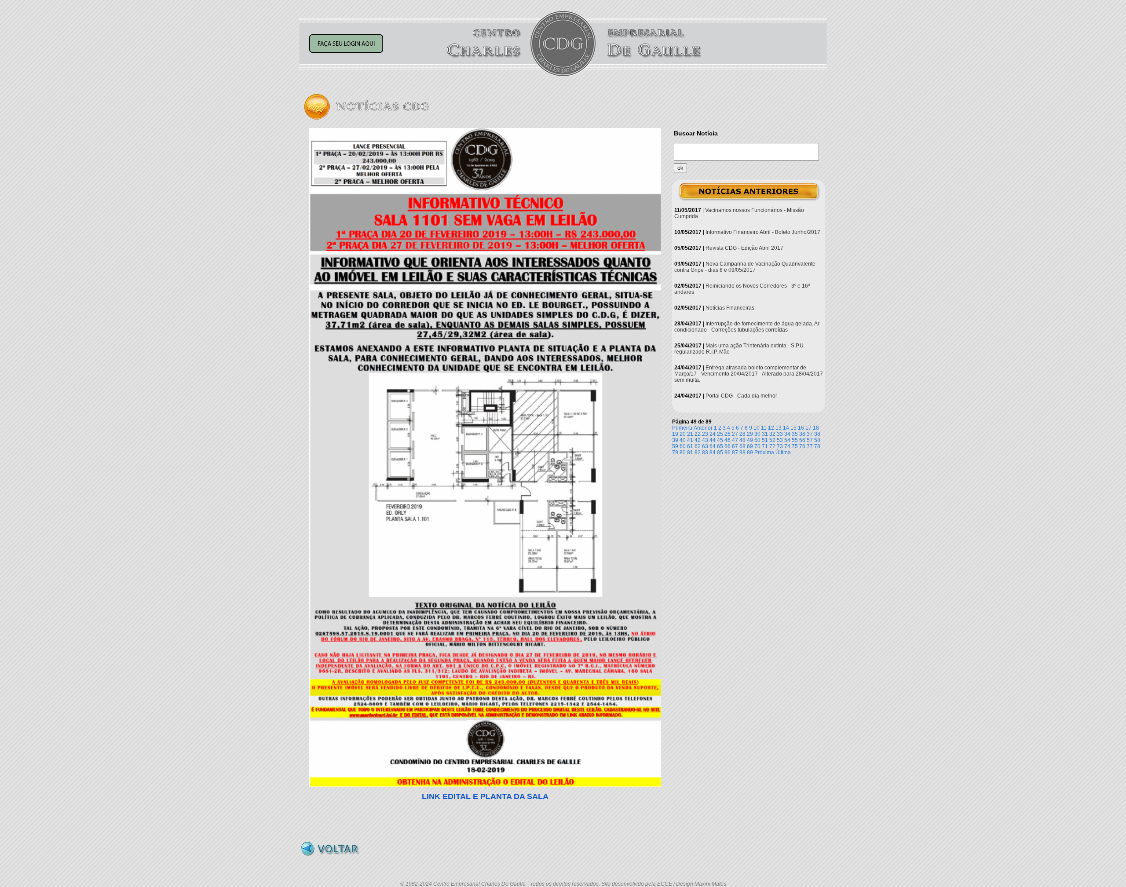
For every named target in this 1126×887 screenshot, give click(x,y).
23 (705, 434)
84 (712, 452)
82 (698, 452)
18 (816, 428)
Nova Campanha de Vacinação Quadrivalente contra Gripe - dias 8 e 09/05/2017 (744, 267)
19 (675, 434)
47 (735, 440)
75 (795, 446)
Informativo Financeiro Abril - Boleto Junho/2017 (763, 232)
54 (787, 440)
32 (772, 434)
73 (780, 446)
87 (735, 452)
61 (690, 446)
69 (750, 446)
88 (742, 452)
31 (765, 434)
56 (802, 440)
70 (757, 446)
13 (778, 428)
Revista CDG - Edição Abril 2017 (744, 248)
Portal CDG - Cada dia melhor (741, 396)
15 (793, 428)
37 (810, 434)
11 (764, 428)
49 (750, 440)
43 (705, 440)
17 (808, 428)
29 (750, 434)
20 (683, 434)
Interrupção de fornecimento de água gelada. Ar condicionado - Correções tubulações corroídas (746, 327)
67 (735, 446)
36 (802, 434)
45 (720, 440)
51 (765, 440)
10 (756, 428)
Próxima (764, 452)
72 (772, 446)
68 (742, 446)
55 (795, 440)
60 (683, 446)
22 (698, 434)
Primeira (682, 428)
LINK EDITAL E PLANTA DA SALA (485, 796)
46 (727, 440)
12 (771, 428)
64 (712, 446)
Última (783, 452)
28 (742, 434)
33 (780, 434)
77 (810, 446)
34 (787, 434)
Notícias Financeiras (730, 308)
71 (765, 446)
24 (712, 434)
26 (727, 434)
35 (795, 434)
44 (712, 440)
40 (683, 440)
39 (675, 440)
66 (727, 446)
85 (720, 452)
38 (817, 434)
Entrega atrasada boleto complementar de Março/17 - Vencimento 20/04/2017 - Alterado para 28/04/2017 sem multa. (748, 374)
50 (757, 440)
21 (690, 434)
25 (720, 434)
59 (675, 446)
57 (810, 440)
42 (698, 440)
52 (772, 440)
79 (675, 452)
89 (750, 452)
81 (690, 452)
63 (705, 446)
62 (698, 446)
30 (757, 434)
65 (720, 446)
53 (780, 440)
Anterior (703, 428)
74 (787, 446)
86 (727, 452)
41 (690, 440)
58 (817, 440)
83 (705, 452)
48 (742, 440)
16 (801, 428)
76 (802, 446)
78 (817, 446)
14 (786, 428)
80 (683, 452)
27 (735, 434)
